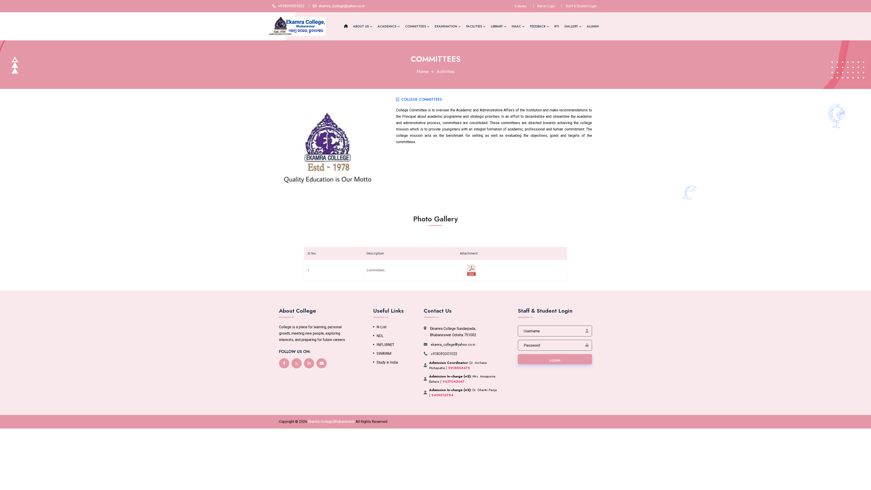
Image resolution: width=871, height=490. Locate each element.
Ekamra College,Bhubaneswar (331, 421)
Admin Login (546, 6)
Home (422, 71)
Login (555, 360)
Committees (415, 26)
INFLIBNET (385, 345)
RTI (556, 26)
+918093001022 (291, 6)
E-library (521, 6)
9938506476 (459, 367)
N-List (382, 327)
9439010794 (442, 395)
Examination (446, 26)
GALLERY (571, 26)
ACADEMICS (387, 26)
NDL (380, 336)
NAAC (516, 26)
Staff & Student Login (581, 6)
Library (497, 26)
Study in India (387, 362)
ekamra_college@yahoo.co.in (342, 6)
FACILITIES (474, 26)
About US (361, 26)
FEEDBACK (538, 26)
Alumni (593, 26)
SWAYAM (384, 354)
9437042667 (454, 381)
